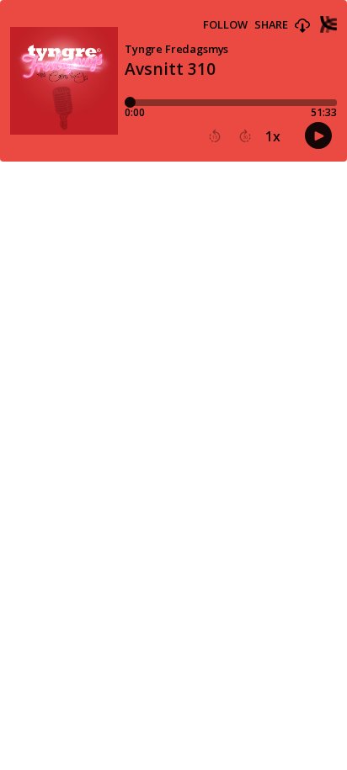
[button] (302, 26)
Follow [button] (225, 24)
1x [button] (272, 136)
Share (271, 24)
